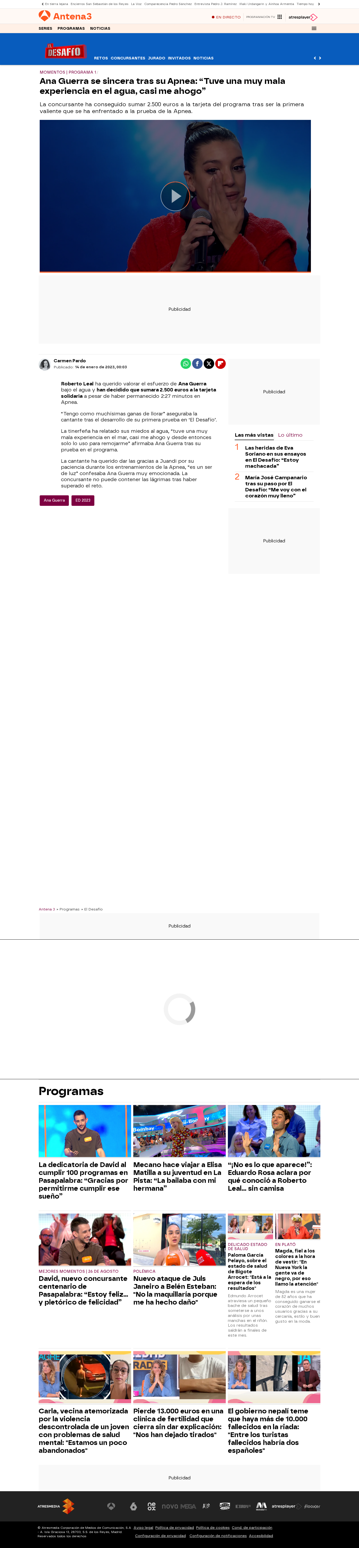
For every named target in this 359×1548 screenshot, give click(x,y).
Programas (71, 28)
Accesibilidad (261, 1536)
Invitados (179, 58)
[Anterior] (41, 4)
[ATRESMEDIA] (56, 1506)
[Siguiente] (317, 4)
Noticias (100, 28)
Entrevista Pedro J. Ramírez (215, 4)
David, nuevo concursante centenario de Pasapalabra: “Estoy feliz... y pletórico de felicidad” (83, 1290)
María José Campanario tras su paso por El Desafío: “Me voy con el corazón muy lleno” (276, 486)
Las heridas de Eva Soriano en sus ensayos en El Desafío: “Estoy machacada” (275, 457)
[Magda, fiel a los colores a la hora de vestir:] (297, 1227)
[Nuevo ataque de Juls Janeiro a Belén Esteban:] (179, 1240)
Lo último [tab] (290, 435)
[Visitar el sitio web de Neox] (152, 1506)
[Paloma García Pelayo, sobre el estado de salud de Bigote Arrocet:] (250, 1227)
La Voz (136, 4)
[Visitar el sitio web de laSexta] (133, 1506)
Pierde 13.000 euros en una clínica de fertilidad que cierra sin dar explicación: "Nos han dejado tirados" (178, 1423)
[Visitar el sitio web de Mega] (188, 1506)
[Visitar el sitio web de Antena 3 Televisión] (115, 1506)
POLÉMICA (144, 1271)
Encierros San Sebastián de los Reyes (100, 4)
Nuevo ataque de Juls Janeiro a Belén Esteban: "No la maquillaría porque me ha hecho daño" (175, 1290)
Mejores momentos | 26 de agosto (79, 1271)
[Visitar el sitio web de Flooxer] (312, 1506)
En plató (285, 1245)
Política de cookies (213, 1528)
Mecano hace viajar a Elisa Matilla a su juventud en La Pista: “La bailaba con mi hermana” (177, 1176)
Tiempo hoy (305, 4)
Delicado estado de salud (247, 1247)
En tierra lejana (56, 4)
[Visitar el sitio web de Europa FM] (243, 1506)
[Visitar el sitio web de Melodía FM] (261, 1506)
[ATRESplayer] (302, 17)
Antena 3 (47, 909)
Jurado (156, 58)
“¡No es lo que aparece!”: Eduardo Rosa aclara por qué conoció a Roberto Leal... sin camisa (270, 1176)
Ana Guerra (54, 500)
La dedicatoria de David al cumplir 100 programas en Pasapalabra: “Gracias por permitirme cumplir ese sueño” (83, 1180)
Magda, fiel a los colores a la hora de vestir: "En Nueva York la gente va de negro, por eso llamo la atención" (296, 1267)
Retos (101, 58)
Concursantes (128, 58)
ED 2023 (82, 500)
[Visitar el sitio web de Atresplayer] (287, 1506)
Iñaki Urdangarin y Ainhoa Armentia (266, 4)
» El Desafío (92, 909)
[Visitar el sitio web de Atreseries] (206, 1506)
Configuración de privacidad (160, 1536)
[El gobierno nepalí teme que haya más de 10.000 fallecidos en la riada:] (274, 1377)
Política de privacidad (174, 1528)
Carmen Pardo (70, 360)
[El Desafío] (66, 61)
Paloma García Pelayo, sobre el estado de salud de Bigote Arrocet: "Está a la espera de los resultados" (249, 1271)
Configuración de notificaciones (218, 1536)
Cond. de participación (252, 1528)
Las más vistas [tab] (254, 435)
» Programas (68, 909)
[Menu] (314, 28)
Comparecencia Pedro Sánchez (168, 4)
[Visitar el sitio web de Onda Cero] (225, 1506)
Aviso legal (143, 1528)
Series (45, 28)
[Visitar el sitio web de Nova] (170, 1506)
